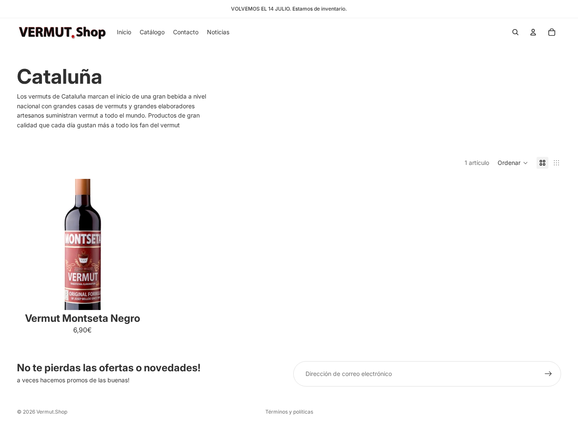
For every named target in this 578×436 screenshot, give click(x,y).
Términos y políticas (289, 412)
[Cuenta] (533, 32)
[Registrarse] (548, 374)
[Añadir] (135, 296)
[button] (513, 163)
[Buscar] (515, 32)
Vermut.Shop (51, 412)
